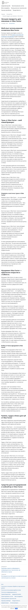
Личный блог (9, 14)
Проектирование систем (18, 6)
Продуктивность (17, 10)
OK (16, 608)
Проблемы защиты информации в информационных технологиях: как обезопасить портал (10, 569)
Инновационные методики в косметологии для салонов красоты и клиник (14, 576)
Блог (2, 584)
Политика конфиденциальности (9, 592)
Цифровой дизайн (5, 6)
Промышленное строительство (19, 8)
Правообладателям (5, 594)
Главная (3, 14)
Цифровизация (5, 602)
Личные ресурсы (14, 602)
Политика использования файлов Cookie (11, 590)
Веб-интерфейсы (5, 8)
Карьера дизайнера (6, 10)
